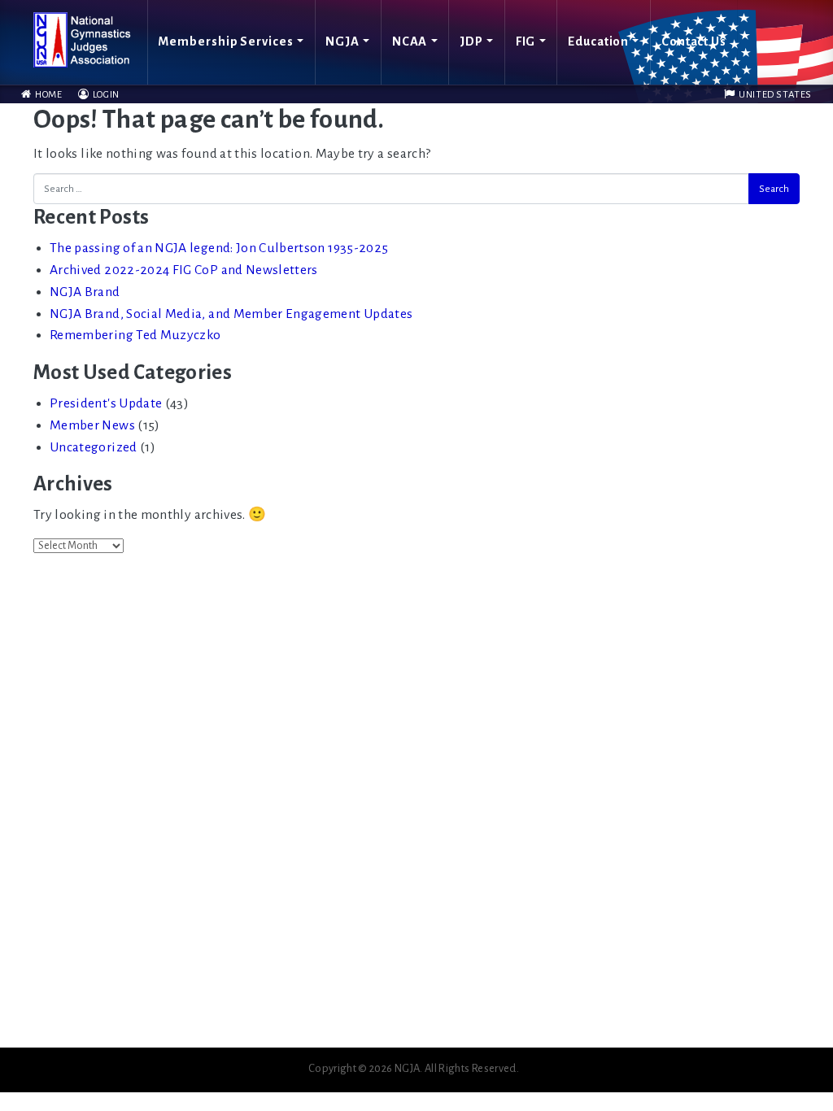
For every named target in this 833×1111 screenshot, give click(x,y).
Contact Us (693, 41)
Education (598, 41)
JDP (471, 41)
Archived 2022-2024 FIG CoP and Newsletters (184, 270)
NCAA (410, 41)
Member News (92, 425)
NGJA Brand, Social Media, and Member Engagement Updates (231, 314)
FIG (526, 41)
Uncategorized (93, 447)
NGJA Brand (85, 292)
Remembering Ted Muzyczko (135, 335)
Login (105, 94)
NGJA (342, 41)
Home (47, 94)
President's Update (106, 403)
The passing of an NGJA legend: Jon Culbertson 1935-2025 (219, 248)
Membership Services (225, 41)
